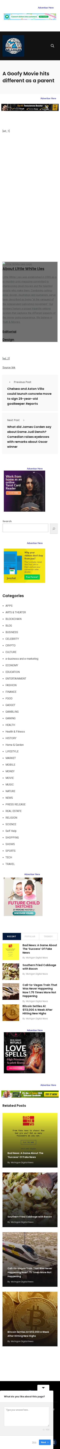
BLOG (9, 625)
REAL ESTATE (14, 811)
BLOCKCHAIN (14, 619)
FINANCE (11, 691)
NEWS (9, 797)
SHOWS (10, 844)
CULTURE (11, 652)
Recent (11, 936)
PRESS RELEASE (16, 804)
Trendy (48, 936)
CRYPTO (11, 645)
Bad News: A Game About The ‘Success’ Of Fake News (39, 949)
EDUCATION (13, 672)
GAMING (11, 718)
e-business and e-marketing (22, 658)
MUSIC (10, 784)
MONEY (10, 771)
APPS (9, 605)
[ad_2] (6, 358)
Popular (30, 936)
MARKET (11, 758)
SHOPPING (12, 837)
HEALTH (10, 725)
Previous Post (22, 382)
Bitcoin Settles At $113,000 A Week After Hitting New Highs (37, 1010)
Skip (34, 1442)
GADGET (10, 705)
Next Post (13, 420)
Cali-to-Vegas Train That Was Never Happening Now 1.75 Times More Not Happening (39, 990)
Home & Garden (15, 744)
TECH (9, 857)
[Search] (54, 529)
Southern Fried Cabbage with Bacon (39, 967)
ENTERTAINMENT (16, 678)
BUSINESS (12, 632)
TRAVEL (10, 864)
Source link (8, 367)
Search (7, 521)
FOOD (9, 698)
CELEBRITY (12, 638)
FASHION (11, 685)
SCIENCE (11, 824)
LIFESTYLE (12, 751)
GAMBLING (12, 711)
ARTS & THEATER (16, 612)
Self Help (11, 831)
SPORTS (11, 850)
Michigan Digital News (37, 957)
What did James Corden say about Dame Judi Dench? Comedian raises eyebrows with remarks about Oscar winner (29, 437)
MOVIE (10, 778)
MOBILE (10, 764)
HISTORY (11, 738)
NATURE (10, 791)
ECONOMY (12, 665)
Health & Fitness (15, 731)
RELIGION (11, 817)
